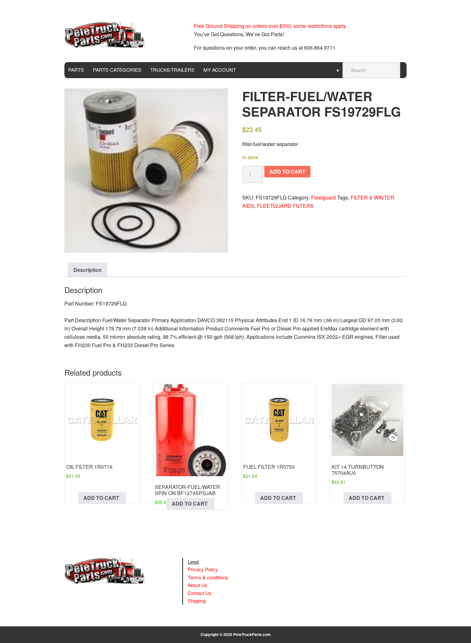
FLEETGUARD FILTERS (285, 205)
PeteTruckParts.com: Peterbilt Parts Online (107, 34)
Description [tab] (87, 269)
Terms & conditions (208, 577)
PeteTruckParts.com (252, 634)
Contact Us (199, 593)
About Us (197, 585)
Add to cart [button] (101, 497)
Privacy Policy (203, 569)
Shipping (197, 600)
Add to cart (287, 171)
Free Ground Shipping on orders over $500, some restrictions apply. (270, 25)
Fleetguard (323, 197)
